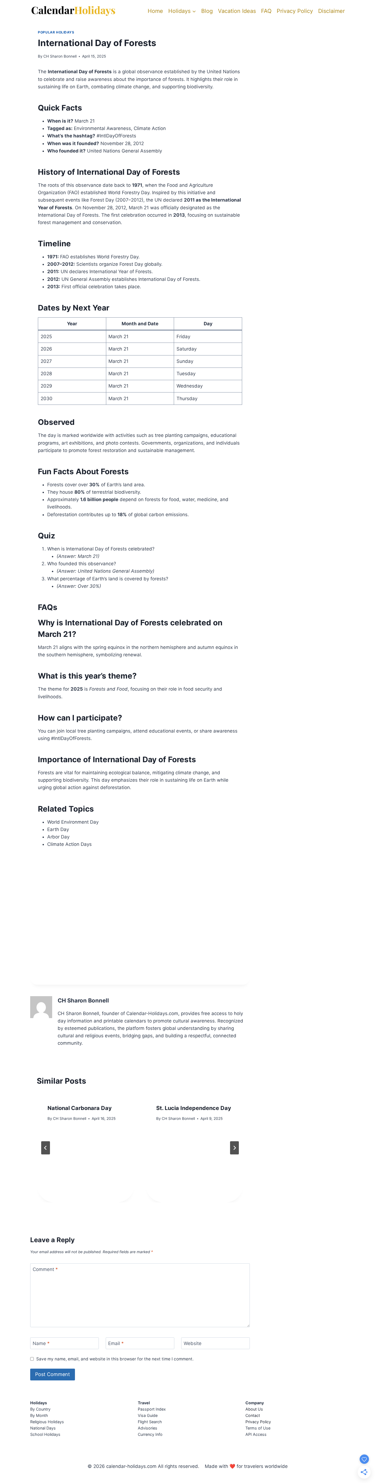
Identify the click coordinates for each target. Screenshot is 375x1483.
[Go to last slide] (45, 1147)
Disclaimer (331, 11)
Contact (252, 1415)
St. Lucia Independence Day (193, 1108)
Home (155, 11)
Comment (45, 1269)
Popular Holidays (56, 32)
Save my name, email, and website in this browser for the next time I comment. (115, 1358)
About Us (254, 1409)
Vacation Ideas (237, 11)
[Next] (234, 1147)
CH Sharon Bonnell (60, 56)
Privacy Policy (295, 11)
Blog (207, 11)
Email (116, 1343)
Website (193, 1343)
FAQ (266, 11)
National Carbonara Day (79, 1108)
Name (41, 1343)
